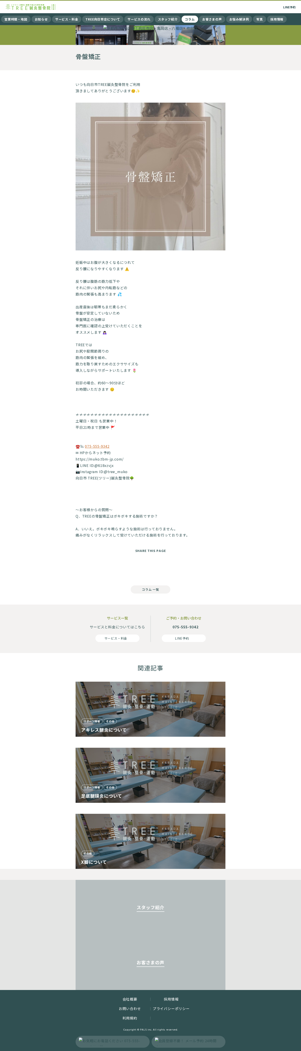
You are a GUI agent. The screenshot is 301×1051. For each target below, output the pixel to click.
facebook (132, 567)
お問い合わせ (130, 1008)
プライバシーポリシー (171, 1008)
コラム (190, 19)
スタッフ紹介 (168, 19)
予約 (289, 7)
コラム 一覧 (150, 589)
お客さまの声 (212, 19)
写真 (259, 19)
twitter (150, 567)
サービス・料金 (66, 19)
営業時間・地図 (15, 19)
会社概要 (130, 999)
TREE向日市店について (102, 19)
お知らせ (41, 19)
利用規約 (130, 1018)
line (168, 567)
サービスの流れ (139, 19)
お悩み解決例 (239, 19)
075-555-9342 (97, 446)
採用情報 (276, 19)
